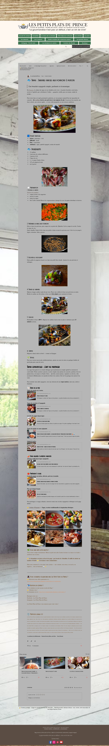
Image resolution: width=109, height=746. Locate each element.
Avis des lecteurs (64, 728)
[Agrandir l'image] (36, 520)
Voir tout (87, 654)
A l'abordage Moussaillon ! (40, 66)
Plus (80, 66)
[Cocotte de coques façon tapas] (78, 663)
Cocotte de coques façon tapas (76, 671)
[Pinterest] (57, 742)
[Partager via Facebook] (27, 641)
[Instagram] (53, 742)
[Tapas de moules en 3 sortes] (54, 663)
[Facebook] (50, 742)
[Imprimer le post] (35, 641)
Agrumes (52, 66)
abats (30, 66)
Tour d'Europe (60, 636)
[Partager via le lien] (31, 641)
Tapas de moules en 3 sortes (51, 671)
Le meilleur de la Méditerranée (33, 636)
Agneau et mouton (61, 66)
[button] (36, 35)
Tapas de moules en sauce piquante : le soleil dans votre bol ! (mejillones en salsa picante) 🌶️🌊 (30, 672)
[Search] (66, 46)
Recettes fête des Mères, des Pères (49, 636)
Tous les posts (23, 66)
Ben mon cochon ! (72, 66)
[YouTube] (61, 742)
